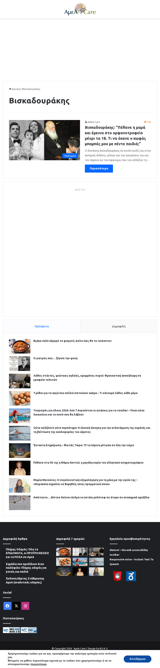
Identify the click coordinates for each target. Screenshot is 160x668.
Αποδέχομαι (138, 659)
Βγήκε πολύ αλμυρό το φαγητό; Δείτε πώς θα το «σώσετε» (72, 340)
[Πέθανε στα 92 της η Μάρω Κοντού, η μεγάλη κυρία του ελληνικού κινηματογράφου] (19, 468)
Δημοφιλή (118, 326)
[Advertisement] (80, 49)
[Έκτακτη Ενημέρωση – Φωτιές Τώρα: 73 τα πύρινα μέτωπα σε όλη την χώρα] (19, 450)
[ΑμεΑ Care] (80, 9)
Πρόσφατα (42, 326)
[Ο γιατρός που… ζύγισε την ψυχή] (19, 363)
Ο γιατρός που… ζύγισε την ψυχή (55, 358)
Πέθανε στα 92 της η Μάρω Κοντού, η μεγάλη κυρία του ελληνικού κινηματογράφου (88, 462)
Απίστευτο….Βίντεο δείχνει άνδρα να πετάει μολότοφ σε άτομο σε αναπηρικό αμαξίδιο (91, 497)
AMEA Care (94, 122)
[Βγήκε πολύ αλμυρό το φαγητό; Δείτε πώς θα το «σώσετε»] (19, 346)
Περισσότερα (99, 168)
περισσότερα (38, 664)
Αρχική (15, 89)
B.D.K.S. (104, 648)
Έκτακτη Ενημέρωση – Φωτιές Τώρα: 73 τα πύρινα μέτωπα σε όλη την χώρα (83, 445)
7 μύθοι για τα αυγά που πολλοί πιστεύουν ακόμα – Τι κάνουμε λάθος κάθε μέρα (85, 393)
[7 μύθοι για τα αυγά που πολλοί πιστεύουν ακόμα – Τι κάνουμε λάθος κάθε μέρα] (19, 398)
